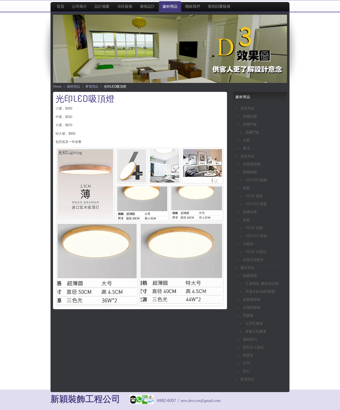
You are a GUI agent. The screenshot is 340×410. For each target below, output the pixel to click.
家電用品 (91, 86)
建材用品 (73, 86)
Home (57, 86)
